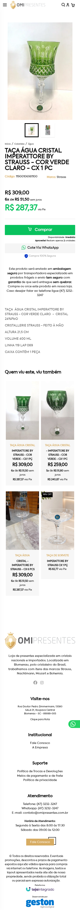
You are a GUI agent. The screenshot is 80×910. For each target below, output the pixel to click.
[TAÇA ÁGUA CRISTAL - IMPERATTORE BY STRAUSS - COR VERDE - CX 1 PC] (57, 433)
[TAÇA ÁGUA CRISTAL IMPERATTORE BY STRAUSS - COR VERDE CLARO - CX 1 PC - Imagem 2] (48, 130)
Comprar (43, 230)
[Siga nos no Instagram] (42, 683)
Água (31, 144)
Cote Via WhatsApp (43, 247)
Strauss (61, 177)
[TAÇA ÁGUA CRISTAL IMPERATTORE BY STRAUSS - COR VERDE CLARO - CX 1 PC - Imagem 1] (32, 130)
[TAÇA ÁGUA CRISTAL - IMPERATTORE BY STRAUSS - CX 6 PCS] (22, 543)
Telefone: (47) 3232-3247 (40, 804)
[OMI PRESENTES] (27, 5)
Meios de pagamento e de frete (40, 775)
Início (8, 144)
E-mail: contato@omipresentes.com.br (40, 812)
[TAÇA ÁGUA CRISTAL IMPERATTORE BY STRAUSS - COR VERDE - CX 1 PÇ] (22, 433)
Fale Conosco (40, 743)
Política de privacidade (40, 780)
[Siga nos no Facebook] (35, 683)
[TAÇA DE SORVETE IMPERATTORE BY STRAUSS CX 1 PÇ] (57, 535)
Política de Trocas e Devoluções (40, 771)
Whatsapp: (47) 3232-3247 (40, 808)
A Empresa (40, 747)
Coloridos (19, 144)
